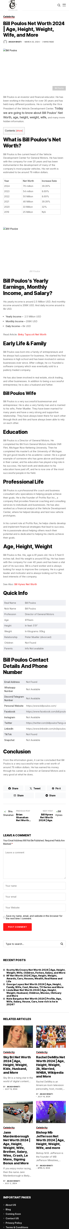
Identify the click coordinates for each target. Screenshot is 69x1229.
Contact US (12, 1218)
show (19, 130)
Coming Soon (13, 1214)
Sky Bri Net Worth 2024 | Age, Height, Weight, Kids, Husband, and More (17, 1064)
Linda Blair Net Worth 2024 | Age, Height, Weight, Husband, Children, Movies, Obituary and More (33, 993)
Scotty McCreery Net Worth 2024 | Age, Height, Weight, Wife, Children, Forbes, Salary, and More (35, 971)
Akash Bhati (15, 42)
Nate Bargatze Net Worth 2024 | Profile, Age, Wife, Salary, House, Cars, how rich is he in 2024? (34, 1001)
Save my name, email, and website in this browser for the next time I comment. (34, 917)
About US (11, 1205)
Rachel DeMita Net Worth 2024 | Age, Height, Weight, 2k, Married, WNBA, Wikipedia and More (50, 1066)
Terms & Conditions (17, 1227)
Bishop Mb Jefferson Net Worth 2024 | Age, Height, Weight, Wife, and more (50, 1140)
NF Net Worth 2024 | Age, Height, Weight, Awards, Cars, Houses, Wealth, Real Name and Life (34, 978)
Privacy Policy (14, 1222)
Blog (8, 1209)
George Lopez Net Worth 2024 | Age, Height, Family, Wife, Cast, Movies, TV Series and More (35, 986)
